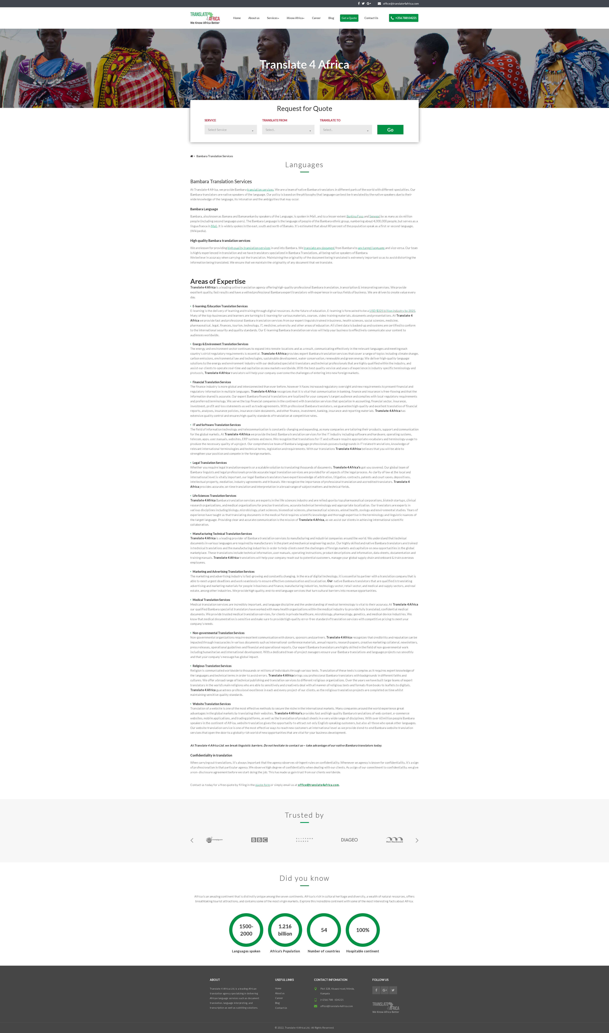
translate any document (319, 248)
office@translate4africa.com (336, 1006)
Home (237, 18)
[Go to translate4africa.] (191, 156)
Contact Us (371, 18)
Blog (331, 18)
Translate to (330, 120)
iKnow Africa (295, 18)
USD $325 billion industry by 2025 (392, 310)
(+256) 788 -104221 (332, 999)
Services (272, 18)
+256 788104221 (406, 18)
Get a (349, 18)
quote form (262, 785)
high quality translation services (249, 248)
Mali (214, 226)
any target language (371, 248)
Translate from (274, 120)
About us (253, 18)
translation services (260, 189)
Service (210, 120)
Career (316, 18)
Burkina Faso (355, 216)
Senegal (375, 216)
